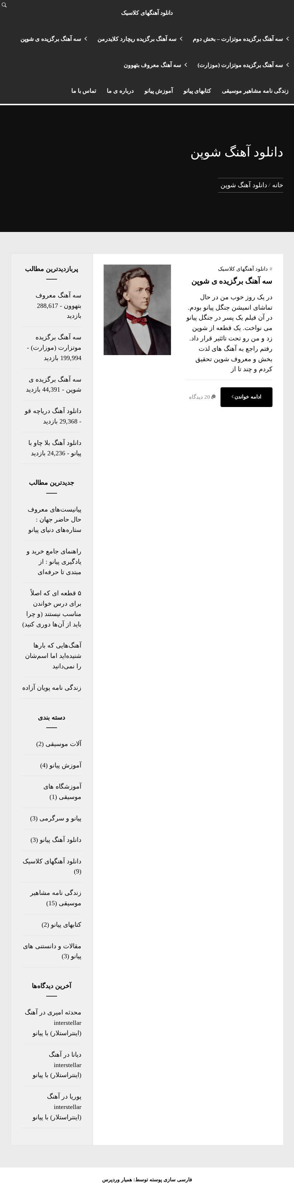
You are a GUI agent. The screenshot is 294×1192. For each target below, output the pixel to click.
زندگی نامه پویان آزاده (51, 687)
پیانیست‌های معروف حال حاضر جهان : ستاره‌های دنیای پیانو (54, 520)
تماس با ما (83, 91)
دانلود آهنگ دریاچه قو (53, 411)
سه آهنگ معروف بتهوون (152, 65)
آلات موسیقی (63, 743)
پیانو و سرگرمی (60, 818)
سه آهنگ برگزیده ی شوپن (50, 39)
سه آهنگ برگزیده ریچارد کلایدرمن (137, 39)
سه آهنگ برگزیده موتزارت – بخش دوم (238, 39)
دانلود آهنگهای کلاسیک (147, 13)
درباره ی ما (120, 91)
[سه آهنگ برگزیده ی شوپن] (137, 353)
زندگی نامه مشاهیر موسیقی (255, 91)
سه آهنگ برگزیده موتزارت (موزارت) (240, 65)
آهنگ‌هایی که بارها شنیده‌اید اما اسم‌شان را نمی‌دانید (53, 656)
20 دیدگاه (199, 397)
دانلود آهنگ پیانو (60, 839)
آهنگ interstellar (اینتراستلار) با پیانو (57, 1065)
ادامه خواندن (247, 396)
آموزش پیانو (158, 91)
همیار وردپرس (117, 1179)
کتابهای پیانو (197, 91)
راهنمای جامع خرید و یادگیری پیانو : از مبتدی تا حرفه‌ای (54, 562)
